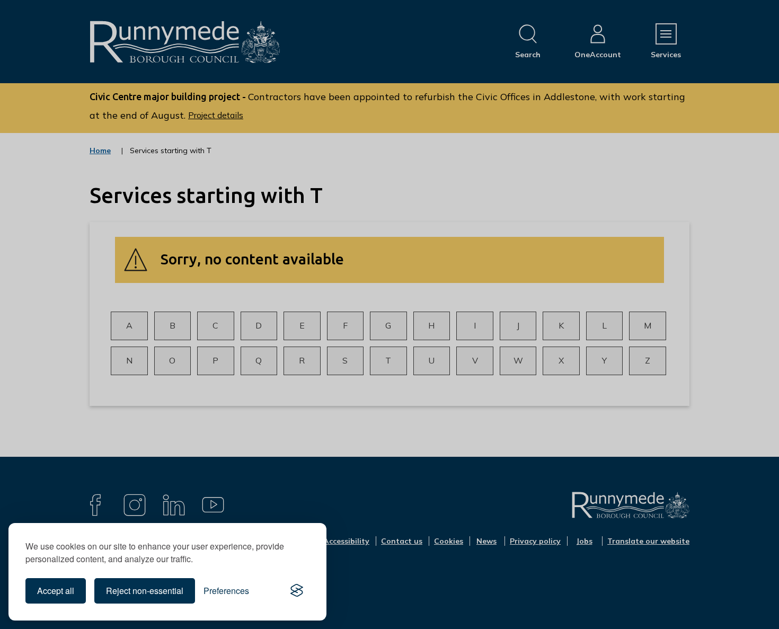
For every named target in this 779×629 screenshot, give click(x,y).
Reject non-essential (144, 590)
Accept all (55, 590)
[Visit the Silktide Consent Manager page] (296, 591)
